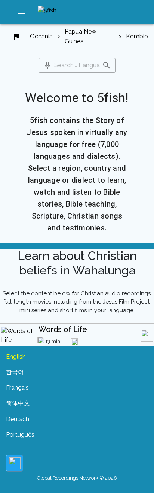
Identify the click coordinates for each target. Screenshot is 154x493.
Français (17, 387)
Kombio (137, 36)
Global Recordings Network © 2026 (77, 478)
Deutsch (17, 419)
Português (20, 434)
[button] (21, 12)
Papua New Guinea (80, 36)
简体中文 (18, 403)
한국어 (15, 372)
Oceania (41, 36)
